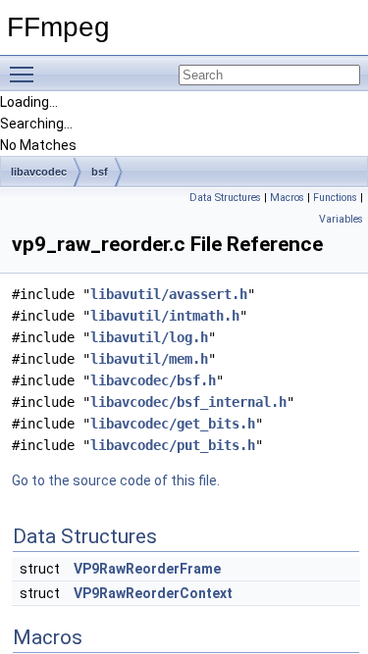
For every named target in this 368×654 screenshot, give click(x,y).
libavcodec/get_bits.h (172, 423)
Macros (287, 197)
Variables (341, 219)
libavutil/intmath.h (164, 316)
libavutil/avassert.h (168, 294)
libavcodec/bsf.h (153, 380)
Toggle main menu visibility (25, 73)
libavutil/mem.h (149, 359)
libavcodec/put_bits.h (172, 445)
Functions (335, 197)
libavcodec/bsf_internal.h (188, 402)
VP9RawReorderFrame (147, 569)
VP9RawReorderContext (153, 593)
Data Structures (225, 197)
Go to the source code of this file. (116, 480)
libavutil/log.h (149, 337)
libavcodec (39, 171)
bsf (99, 171)
